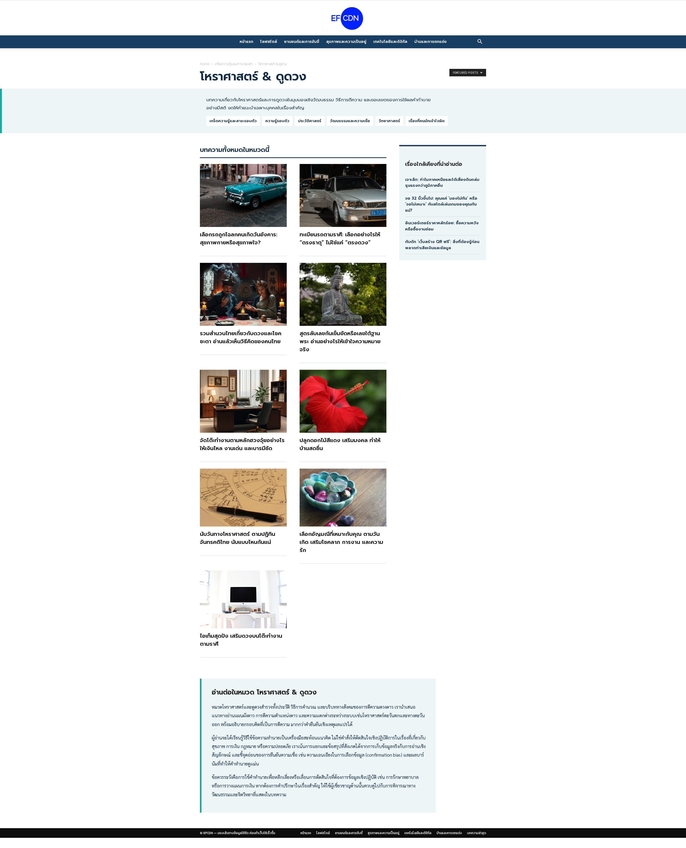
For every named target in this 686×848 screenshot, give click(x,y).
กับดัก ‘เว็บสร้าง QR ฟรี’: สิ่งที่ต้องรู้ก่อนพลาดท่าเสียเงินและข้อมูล (442, 245)
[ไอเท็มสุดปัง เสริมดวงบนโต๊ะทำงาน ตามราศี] (243, 599)
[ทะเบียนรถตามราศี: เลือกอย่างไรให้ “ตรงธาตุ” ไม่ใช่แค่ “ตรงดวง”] (343, 195)
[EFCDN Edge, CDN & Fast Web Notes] (343, 19)
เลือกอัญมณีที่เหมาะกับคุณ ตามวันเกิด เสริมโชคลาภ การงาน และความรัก (341, 542)
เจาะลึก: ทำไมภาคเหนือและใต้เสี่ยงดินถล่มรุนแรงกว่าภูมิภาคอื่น (442, 183)
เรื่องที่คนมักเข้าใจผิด (427, 121)
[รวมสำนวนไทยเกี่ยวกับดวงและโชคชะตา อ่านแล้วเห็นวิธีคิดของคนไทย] (243, 294)
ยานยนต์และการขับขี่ (301, 41)
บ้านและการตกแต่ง (430, 41)
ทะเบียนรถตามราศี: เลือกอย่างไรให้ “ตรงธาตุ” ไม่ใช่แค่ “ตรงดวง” (340, 238)
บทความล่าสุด (476, 833)
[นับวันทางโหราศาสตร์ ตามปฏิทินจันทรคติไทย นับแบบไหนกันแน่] (243, 497)
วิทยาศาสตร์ (389, 121)
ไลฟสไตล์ (268, 41)
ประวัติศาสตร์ (309, 121)
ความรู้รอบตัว (277, 121)
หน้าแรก (246, 41)
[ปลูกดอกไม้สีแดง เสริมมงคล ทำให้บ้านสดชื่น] (343, 401)
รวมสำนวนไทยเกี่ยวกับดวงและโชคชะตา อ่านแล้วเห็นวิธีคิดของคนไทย (240, 337)
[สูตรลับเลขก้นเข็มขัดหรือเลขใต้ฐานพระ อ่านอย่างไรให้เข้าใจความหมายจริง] (343, 294)
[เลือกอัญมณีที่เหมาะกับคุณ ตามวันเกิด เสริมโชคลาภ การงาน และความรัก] (343, 497)
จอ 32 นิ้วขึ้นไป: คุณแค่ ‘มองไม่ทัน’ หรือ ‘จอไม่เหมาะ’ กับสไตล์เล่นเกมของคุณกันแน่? (441, 204)
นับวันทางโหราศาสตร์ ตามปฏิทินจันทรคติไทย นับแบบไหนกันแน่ (237, 538)
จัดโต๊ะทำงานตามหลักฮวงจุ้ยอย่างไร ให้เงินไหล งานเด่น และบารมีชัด (242, 444)
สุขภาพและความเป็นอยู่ (346, 41)
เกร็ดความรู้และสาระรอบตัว (233, 64)
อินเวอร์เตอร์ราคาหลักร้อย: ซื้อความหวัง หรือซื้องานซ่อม (442, 226)
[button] (479, 42)
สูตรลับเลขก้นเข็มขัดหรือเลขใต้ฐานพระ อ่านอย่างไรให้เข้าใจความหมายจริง (340, 341)
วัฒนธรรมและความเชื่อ (350, 121)
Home (204, 64)
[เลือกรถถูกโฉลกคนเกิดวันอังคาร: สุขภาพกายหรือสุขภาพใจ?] (243, 195)
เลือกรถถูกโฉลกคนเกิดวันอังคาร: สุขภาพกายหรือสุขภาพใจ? (238, 238)
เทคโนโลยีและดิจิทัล (390, 41)
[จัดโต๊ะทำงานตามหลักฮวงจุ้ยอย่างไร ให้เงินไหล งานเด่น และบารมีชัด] (243, 401)
